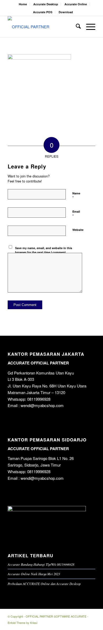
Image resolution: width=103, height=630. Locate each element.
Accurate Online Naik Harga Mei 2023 (34, 574)
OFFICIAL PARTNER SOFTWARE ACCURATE (56, 616)
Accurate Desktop (45, 4)
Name (76, 195)
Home (23, 4)
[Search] (76, 26)
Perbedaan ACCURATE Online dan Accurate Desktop (44, 583)
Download (66, 12)
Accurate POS (42, 12)
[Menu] (88, 26)
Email (76, 213)
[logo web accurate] (43, 26)
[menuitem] (23, 4)
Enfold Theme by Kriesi (22, 622)
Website (77, 230)
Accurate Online (75, 4)
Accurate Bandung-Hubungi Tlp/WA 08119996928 (41, 564)
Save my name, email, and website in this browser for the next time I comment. (43, 250)
